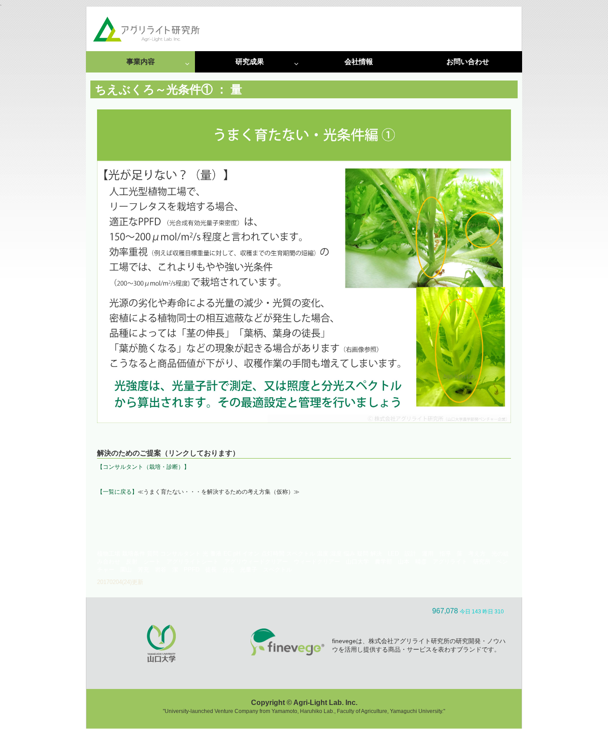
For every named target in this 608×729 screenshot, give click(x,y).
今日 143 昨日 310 (482, 611)
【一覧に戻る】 (117, 491)
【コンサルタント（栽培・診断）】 (143, 466)
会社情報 (359, 61)
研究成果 (249, 61)
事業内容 (140, 61)
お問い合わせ (467, 61)
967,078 (445, 611)
